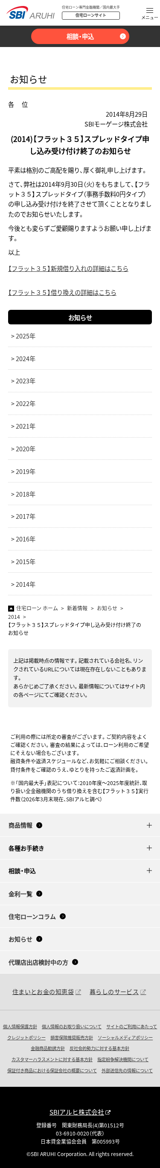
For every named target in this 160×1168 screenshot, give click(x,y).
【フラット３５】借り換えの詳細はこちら (62, 292)
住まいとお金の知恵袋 (43, 991)
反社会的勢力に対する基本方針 (99, 1048)
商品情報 (20, 825)
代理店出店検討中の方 (38, 962)
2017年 (25, 516)
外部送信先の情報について (127, 1070)
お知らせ (80, 317)
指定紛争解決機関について (122, 1059)
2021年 (25, 425)
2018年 (25, 493)
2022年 (25, 403)
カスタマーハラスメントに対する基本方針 (52, 1059)
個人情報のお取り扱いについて (72, 1026)
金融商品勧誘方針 (48, 1048)
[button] (149, 14)
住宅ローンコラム (32, 916)
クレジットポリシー (26, 1037)
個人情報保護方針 (20, 1026)
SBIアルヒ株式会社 (76, 1111)
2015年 (25, 561)
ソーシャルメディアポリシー (125, 1037)
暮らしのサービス (114, 991)
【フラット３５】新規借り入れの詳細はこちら (68, 268)
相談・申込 (80, 36)
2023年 (25, 380)
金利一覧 (20, 893)
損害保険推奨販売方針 (71, 1037)
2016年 (25, 538)
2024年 (25, 358)
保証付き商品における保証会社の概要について (52, 1070)
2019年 (25, 471)
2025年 (25, 335)
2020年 (25, 448)
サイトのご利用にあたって (131, 1026)
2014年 (25, 584)
